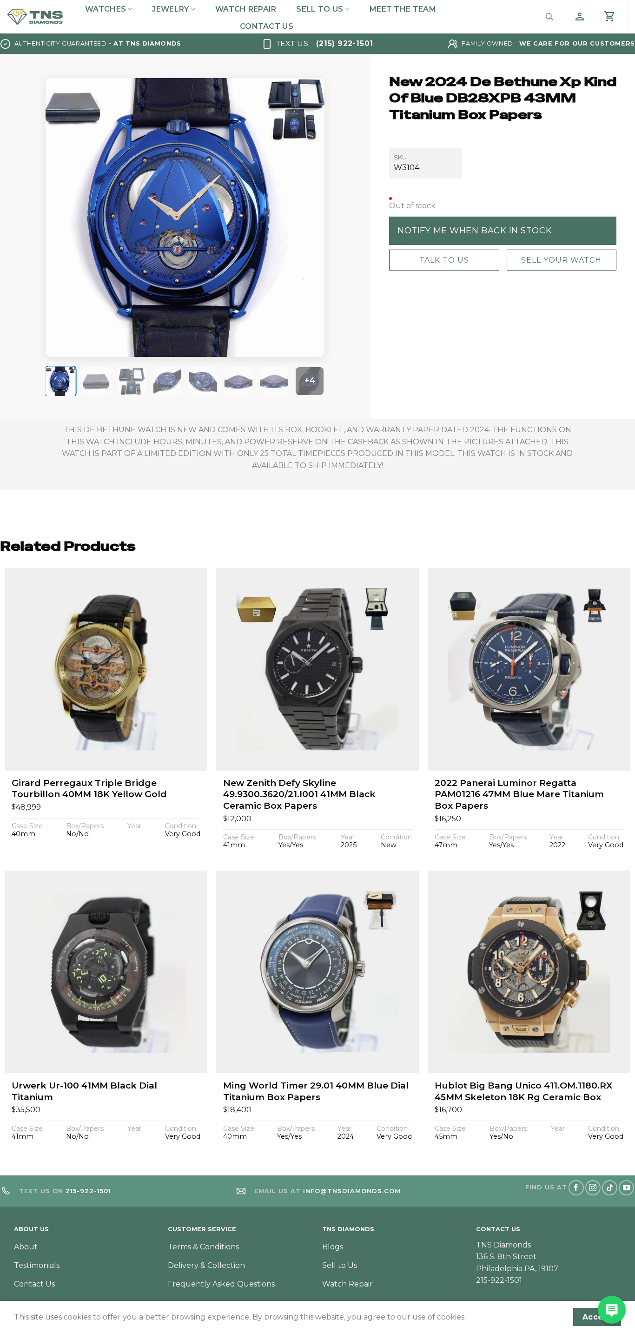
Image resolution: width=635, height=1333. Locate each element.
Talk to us (444, 259)
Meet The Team (403, 9)
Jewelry (170, 9)
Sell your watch (561, 259)
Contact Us (266, 26)
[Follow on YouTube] (626, 1187)
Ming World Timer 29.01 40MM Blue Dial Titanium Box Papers (316, 1091)
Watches (105, 9)
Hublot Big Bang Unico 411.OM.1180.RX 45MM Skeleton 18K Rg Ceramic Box (523, 1091)
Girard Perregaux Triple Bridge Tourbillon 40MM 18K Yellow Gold (89, 789)
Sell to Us (319, 9)
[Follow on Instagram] (593, 1187)
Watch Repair (246, 9)
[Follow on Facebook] (576, 1187)
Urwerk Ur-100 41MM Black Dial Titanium (84, 1091)
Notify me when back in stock (474, 230)
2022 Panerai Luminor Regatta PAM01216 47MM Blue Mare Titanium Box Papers (519, 794)
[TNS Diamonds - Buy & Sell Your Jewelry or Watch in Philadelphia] (35, 17)
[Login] (579, 16)
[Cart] (609, 16)
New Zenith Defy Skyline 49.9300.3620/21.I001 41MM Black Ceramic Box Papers (299, 794)
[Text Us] (612, 1310)
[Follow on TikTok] (609, 1187)
